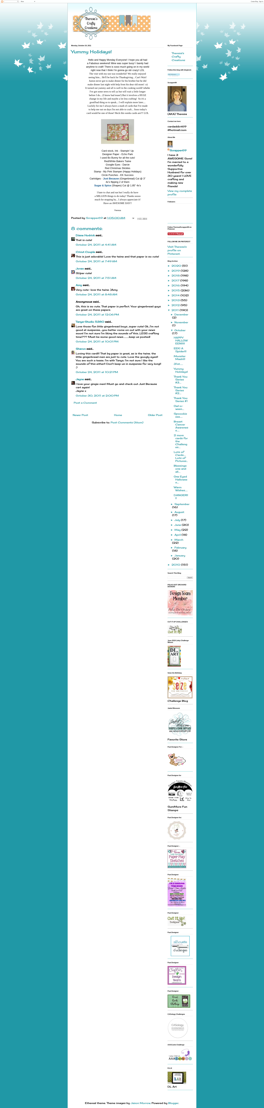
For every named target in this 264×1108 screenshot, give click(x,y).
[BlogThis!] (140, 219)
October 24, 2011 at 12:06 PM (97, 314)
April (178, 534)
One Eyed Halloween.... (180, 479)
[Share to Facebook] (144, 219)
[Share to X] (142, 219)
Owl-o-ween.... (179, 407)
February (180, 547)
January (179, 555)
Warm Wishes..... (181, 489)
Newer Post (80, 415)
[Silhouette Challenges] (180, 955)
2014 (175, 295)
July (177, 520)
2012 (176, 305)
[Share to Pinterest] (146, 219)
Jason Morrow (140, 1103)
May (178, 529)
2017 (175, 280)
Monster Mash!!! (180, 358)
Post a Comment (85, 402)
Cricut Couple (85, 251)
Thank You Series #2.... (180, 390)
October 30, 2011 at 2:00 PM (97, 395)
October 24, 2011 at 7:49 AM (96, 261)
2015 (176, 290)
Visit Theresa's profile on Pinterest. (177, 250)
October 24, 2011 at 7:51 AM (96, 277)
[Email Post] (133, 217)
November (181, 322)
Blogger (173, 1103)
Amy (79, 285)
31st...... (178, 363)
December (181, 314)
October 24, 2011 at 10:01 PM (97, 341)
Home (118, 415)
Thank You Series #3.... (180, 379)
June (178, 524)
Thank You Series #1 (181, 400)
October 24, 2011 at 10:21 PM (97, 372)
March (178, 539)
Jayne (80, 379)
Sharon (81, 348)
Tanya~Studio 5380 (90, 321)
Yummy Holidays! (181, 370)
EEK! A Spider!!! (180, 350)
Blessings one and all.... (180, 468)
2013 (176, 300)
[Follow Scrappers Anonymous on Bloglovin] (174, 75)
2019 (176, 270)
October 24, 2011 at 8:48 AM (96, 294)
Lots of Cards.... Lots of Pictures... (181, 456)
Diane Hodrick (85, 235)
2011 (175, 310)
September (181, 504)
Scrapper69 (178, 150)
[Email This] (138, 219)
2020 (176, 265)
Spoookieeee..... (180, 415)
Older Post (155, 415)
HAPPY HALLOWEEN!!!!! (181, 340)
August (179, 512)
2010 (176, 564)
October (180, 330)
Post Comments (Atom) (127, 422)
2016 (176, 285)
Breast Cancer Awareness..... (181, 426)
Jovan (80, 268)
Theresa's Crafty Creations (178, 57)
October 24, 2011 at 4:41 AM (96, 244)
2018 (176, 275)
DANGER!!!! (181, 497)
